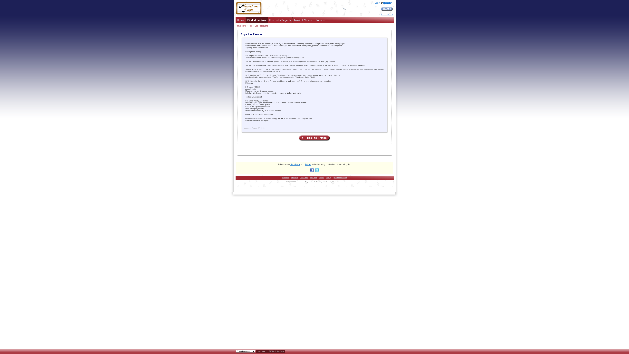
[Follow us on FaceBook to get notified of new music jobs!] (312, 171)
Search (321, 177)
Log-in (377, 3)
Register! (387, 3)
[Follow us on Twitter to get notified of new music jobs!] (317, 171)
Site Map (313, 177)
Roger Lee (253, 26)
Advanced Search (387, 15)
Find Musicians (256, 20)
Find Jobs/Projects (280, 20)
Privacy (328, 177)
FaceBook (295, 164)
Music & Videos (303, 20)
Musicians (241, 26)
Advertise (285, 177)
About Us (294, 177)
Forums (320, 20)
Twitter (308, 164)
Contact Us (304, 177)
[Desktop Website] (340, 177)
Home (240, 20)
